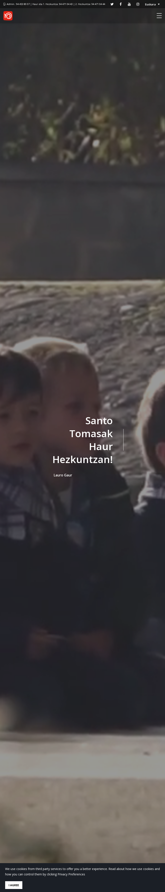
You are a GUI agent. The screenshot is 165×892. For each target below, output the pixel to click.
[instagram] (138, 4)
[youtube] (129, 4)
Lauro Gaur (63, 475)
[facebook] (120, 4)
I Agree (14, 885)
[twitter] (112, 4)
